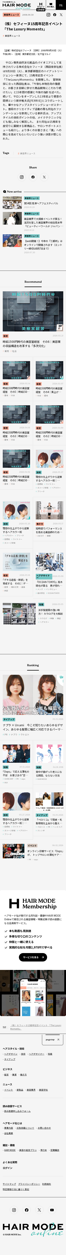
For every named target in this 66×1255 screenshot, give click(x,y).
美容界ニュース (12, 35)
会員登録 (41, 9)
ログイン (7, 1168)
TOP (4, 1027)
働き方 (39, 523)
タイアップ (8, 719)
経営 (5, 335)
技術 (38, 472)
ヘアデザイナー (43, 576)
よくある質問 (10, 1162)
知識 (41, 604)
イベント (32, 845)
